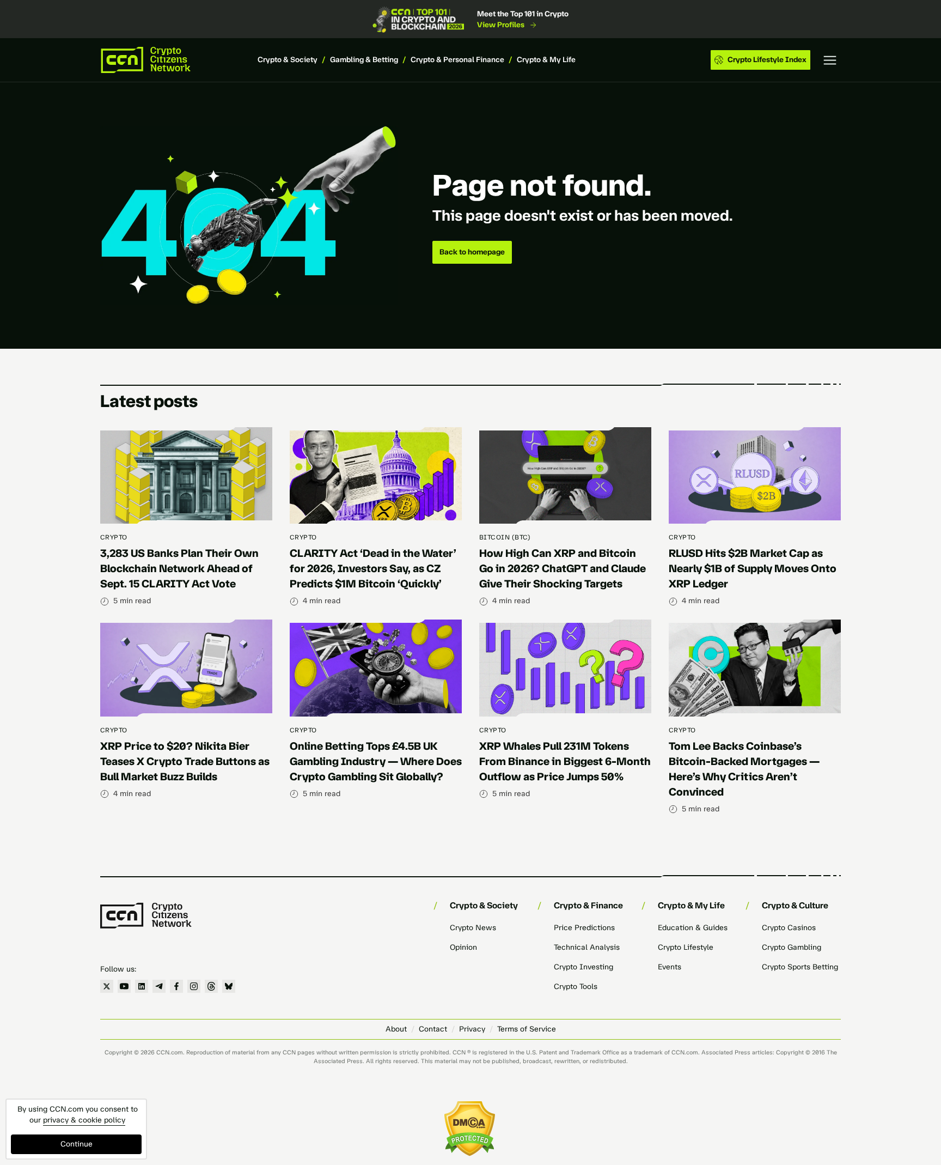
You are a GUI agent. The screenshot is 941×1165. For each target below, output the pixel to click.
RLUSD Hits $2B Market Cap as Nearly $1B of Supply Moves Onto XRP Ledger (752, 568)
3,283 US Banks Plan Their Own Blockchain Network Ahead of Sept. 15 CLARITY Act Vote (179, 568)
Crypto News (473, 927)
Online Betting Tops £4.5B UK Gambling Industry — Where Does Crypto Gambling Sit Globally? (376, 761)
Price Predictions (584, 927)
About (396, 1029)
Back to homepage (472, 252)
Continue (76, 1144)
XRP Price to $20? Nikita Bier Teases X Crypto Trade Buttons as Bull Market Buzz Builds (185, 761)
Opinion (463, 947)
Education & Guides (693, 927)
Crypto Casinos (789, 927)
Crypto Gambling (791, 947)
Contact (433, 1029)
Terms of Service (526, 1029)
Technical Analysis (587, 947)
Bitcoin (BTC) (504, 537)
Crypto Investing (583, 967)
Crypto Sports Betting (800, 967)
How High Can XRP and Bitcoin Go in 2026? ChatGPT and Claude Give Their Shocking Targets (562, 568)
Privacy (472, 1029)
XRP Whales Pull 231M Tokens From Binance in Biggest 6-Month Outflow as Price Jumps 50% (565, 761)
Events (669, 967)
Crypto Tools (575, 986)
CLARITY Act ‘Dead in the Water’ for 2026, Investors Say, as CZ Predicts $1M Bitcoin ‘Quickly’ (373, 568)
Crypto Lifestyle (685, 947)
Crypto (113, 537)
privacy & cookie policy (84, 1120)
